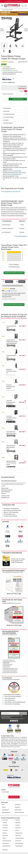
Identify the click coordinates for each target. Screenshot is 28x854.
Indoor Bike (5, 830)
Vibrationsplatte (19, 846)
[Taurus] (6, 18)
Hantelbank (18, 827)
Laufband (5, 822)
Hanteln (17, 830)
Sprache (21, 281)
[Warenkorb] (26, 5)
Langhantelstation (19, 838)
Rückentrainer (6, 843)
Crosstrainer (5, 820)
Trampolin (17, 825)
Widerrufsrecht (18, 809)
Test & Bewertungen (9, 117)
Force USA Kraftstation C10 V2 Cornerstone (11, 417)
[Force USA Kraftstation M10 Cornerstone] (16, 396)
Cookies (4, 807)
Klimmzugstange (19, 843)
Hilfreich (5, 299)
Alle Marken (5, 849)
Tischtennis (5, 827)
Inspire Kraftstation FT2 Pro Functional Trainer (11, 463)
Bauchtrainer (18, 840)
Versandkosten (5, 809)
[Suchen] (22, 5)
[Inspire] (10, 467)
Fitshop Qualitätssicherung (14, 174)
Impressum (17, 807)
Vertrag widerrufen (14, 797)
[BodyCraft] (10, 375)
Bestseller (6, 120)
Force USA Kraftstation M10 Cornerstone (10, 402)
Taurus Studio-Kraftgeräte (8, 9)
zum (5, 792)
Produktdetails (7, 108)
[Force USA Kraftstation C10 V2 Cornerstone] (16, 412)
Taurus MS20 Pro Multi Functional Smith (10, 447)
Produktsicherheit (8, 123)
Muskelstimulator (6, 846)
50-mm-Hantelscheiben (15, 171)
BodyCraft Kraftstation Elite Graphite (10, 386)
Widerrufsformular (6, 812)
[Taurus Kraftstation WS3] (16, 322)
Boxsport (5, 833)
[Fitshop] (11, 5)
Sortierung (8, 281)
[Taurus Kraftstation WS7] (16, 351)
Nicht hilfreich (12, 299)
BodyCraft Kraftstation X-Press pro (11, 371)
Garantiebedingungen (9, 114)
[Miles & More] (14, 776)
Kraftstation (5, 825)
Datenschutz (18, 804)
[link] (7, 527)
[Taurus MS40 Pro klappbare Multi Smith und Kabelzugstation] (16, 336)
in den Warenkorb (17, 99)
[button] (4, 45)
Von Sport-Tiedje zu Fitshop (7, 736)
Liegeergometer (18, 833)
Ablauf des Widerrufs (19, 812)
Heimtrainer (5, 835)
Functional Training (7, 840)
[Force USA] (10, 406)
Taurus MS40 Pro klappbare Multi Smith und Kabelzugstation (12, 341)
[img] (13, 78)
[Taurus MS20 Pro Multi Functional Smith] (16, 441)
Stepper (4, 838)
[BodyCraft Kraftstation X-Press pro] (16, 365)
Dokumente (6, 111)
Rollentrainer (18, 835)
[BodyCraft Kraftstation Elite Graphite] (16, 381)
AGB (3, 804)
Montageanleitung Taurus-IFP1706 (11, 191)
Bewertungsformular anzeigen (14, 272)
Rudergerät (17, 822)
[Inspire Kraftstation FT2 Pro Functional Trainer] (16, 457)
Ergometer (17, 820)
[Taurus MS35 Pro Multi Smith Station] (16, 428)
